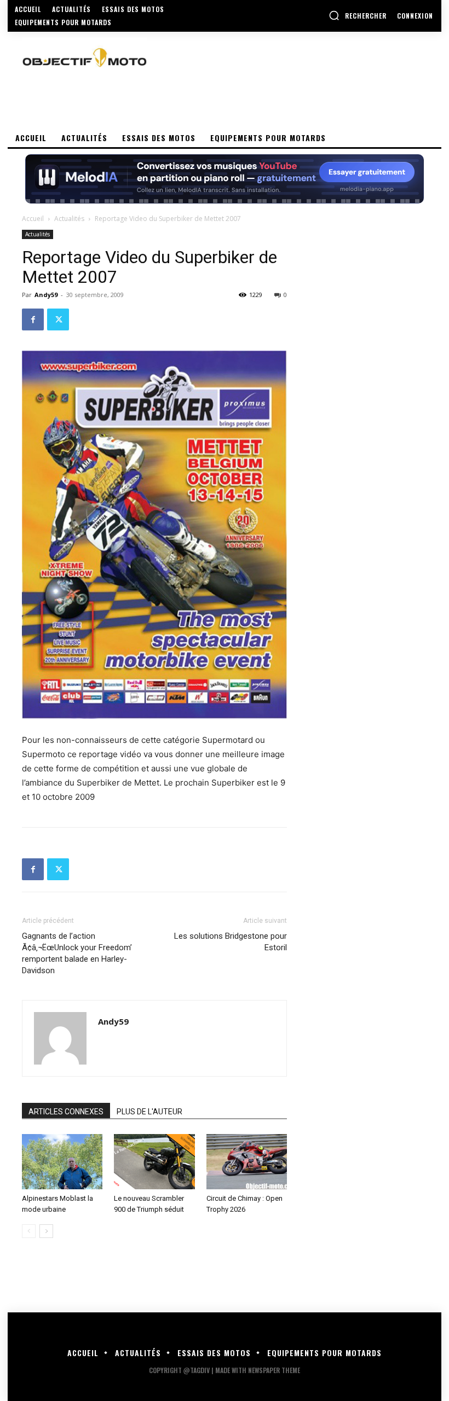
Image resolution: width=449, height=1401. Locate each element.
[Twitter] (58, 319)
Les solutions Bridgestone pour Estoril (230, 941)
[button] (358, 15)
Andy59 (45, 294)
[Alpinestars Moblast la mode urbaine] (62, 1161)
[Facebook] (33, 319)
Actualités (69, 218)
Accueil (33, 218)
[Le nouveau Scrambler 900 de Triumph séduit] (154, 1161)
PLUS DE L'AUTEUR (149, 1111)
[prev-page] (29, 1231)
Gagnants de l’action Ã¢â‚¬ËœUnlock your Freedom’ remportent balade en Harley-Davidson (77, 953)
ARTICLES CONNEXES (65, 1111)
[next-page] (46, 1231)
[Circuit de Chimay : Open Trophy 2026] (246, 1161)
